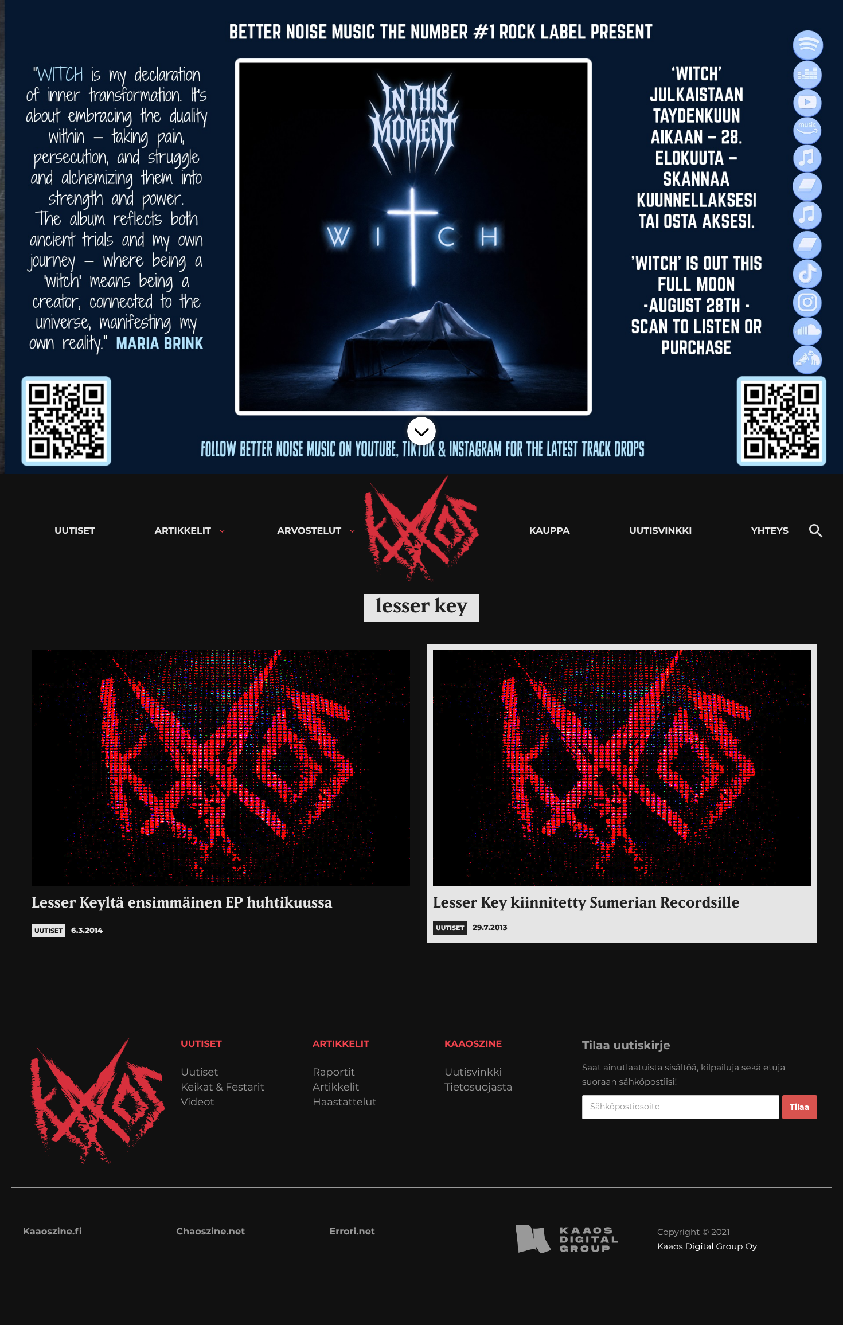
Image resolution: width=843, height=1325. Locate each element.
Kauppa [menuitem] (549, 531)
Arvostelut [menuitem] (310, 531)
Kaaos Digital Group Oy (707, 1246)
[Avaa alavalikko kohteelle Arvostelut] (352, 531)
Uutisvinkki (473, 1072)
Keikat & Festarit (222, 1087)
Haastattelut (345, 1102)
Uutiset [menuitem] (74, 531)
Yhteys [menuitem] (770, 531)
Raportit (334, 1072)
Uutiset (199, 1072)
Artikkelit (336, 1087)
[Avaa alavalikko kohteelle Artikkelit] (222, 531)
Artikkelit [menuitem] (183, 531)
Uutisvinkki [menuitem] (660, 531)
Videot (197, 1102)
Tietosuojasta (478, 1087)
